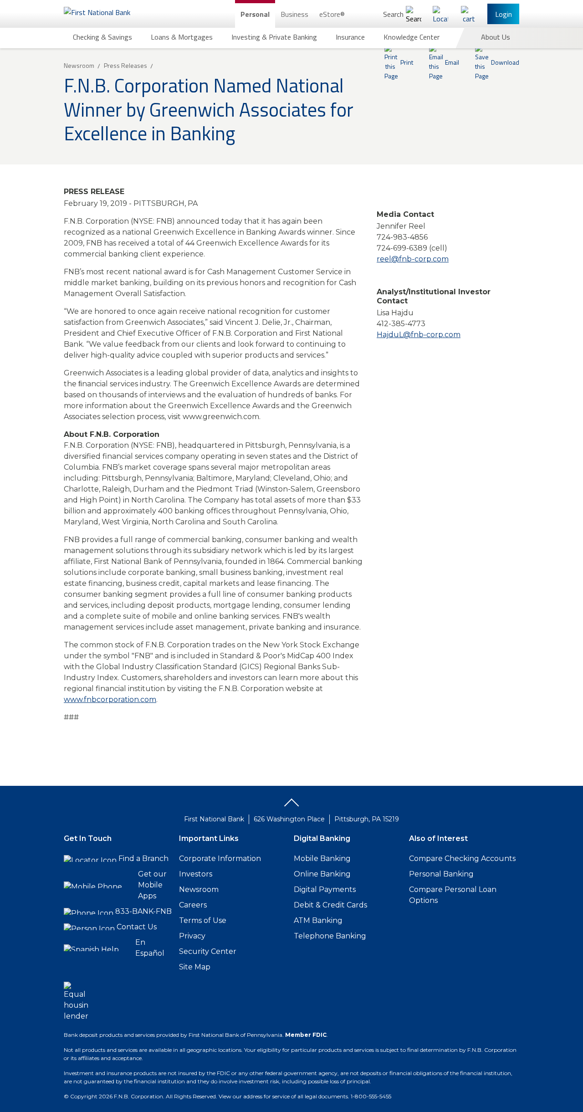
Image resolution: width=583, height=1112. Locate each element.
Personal (255, 14)
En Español (149, 948)
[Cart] (468, 14)
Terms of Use (202, 920)
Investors (195, 874)
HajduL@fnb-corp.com (418, 334)
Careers (193, 905)
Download (505, 62)
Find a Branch (143, 858)
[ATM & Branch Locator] (440, 14)
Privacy (192, 936)
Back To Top (291, 806)
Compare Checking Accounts (462, 858)
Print (406, 62)
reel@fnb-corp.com (413, 259)
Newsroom (199, 889)
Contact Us (137, 926)
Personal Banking (441, 874)
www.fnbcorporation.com (110, 699)
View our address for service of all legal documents (283, 1096)
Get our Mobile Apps (152, 885)
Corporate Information (220, 858)
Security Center (207, 951)
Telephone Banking (330, 936)
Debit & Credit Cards (330, 905)
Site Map (194, 967)
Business (294, 14)
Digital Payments (325, 889)
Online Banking (322, 874)
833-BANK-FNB (143, 911)
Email (452, 62)
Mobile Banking (322, 858)
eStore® (332, 14)
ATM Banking (318, 920)
